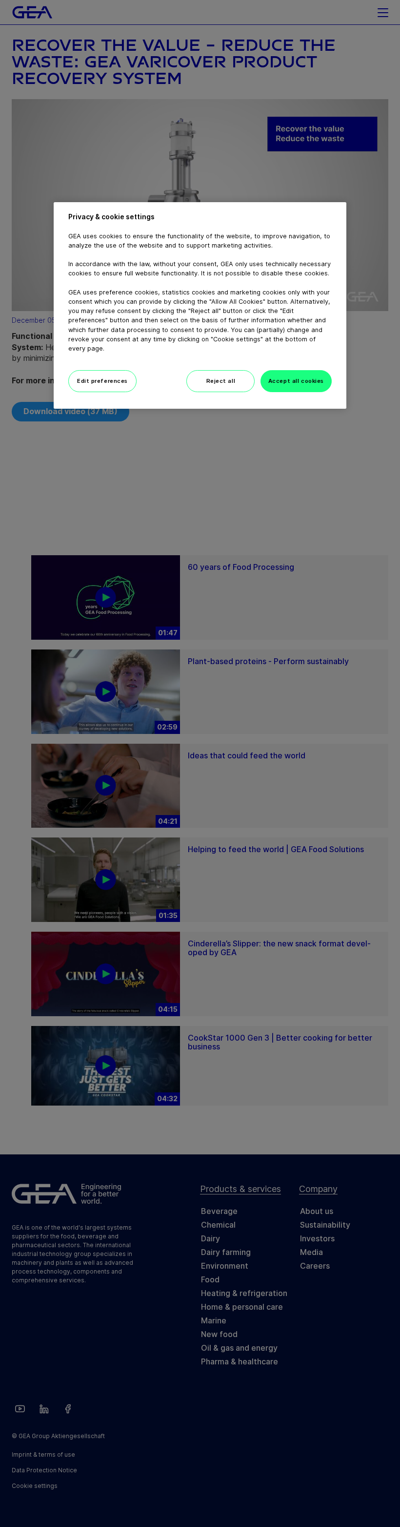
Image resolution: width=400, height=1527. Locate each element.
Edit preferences (102, 380)
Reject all (221, 380)
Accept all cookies (296, 380)
